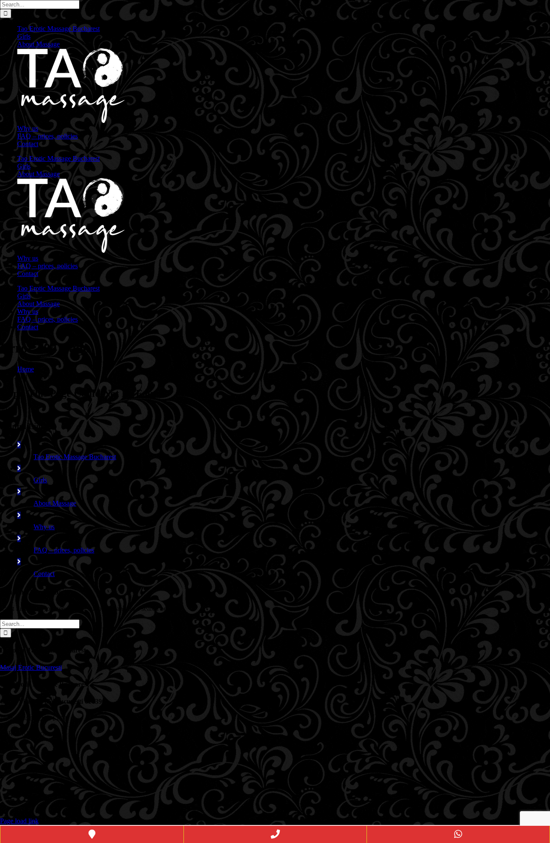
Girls (40, 480)
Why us (44, 526)
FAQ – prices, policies (64, 550)
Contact (44, 573)
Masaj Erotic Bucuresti (31, 667)
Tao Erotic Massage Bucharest (75, 456)
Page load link (19, 821)
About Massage (55, 503)
